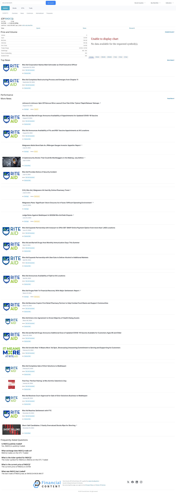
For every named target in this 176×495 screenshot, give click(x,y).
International (39, 13)
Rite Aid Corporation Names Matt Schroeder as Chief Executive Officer (49, 65)
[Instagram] (141, 484)
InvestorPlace (27, 165)
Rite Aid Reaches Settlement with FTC (37, 410)
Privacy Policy (89, 485)
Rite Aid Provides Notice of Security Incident (39, 172)
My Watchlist (154, 3)
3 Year (120, 57)
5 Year (125, 57)
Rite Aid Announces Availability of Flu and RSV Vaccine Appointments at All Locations (55, 130)
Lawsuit (36, 109)
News (22, 13)
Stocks (14, 8)
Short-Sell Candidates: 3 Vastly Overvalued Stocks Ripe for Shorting (49, 425)
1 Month (103, 57)
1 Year (115, 57)
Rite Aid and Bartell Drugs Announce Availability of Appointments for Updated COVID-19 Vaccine (60, 116)
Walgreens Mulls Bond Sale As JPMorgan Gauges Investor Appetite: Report (52, 145)
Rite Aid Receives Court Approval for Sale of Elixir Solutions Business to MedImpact (54, 396)
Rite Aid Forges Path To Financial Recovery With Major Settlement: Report (51, 291)
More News (170, 60)
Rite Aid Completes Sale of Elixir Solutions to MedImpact (44, 366)
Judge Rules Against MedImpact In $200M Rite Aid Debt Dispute (48, 215)
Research (132, 28)
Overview (15, 13)
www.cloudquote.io (93, 481)
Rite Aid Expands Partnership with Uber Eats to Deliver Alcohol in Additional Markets (55, 257)
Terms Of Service (100, 485)
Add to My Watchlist (27, 25)
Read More (170, 98)
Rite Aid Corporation (30, 70)
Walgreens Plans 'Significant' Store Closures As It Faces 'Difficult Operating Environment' (58, 203)
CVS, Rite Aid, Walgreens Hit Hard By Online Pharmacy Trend (46, 190)
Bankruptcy (37, 196)
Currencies (30, 13)
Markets (5, 8)
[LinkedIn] (137, 484)
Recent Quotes (139, 3)
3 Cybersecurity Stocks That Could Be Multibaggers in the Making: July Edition (53, 158)
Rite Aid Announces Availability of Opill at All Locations (43, 276)
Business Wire (27, 73)
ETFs (22, 8)
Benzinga (26, 109)
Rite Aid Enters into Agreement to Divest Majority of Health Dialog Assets (50, 318)
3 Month (109, 57)
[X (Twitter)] (128, 484)
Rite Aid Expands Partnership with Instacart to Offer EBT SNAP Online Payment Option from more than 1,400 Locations (68, 228)
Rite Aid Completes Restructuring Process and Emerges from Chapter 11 (50, 80)
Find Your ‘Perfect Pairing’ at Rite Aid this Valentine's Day (44, 381)
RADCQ (9, 18)
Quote (38, 28)
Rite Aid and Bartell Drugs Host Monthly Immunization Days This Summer (50, 243)
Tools (30, 8)
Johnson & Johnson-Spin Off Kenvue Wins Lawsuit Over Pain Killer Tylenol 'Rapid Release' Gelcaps (61, 103)
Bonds (36, 151)
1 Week (97, 57)
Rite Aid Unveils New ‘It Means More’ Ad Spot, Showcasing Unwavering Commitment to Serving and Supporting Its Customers (71, 348)
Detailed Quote (169, 32)
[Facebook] (132, 484)
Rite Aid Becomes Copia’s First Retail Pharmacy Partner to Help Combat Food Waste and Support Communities (65, 303)
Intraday (91, 57)
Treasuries (49, 13)
